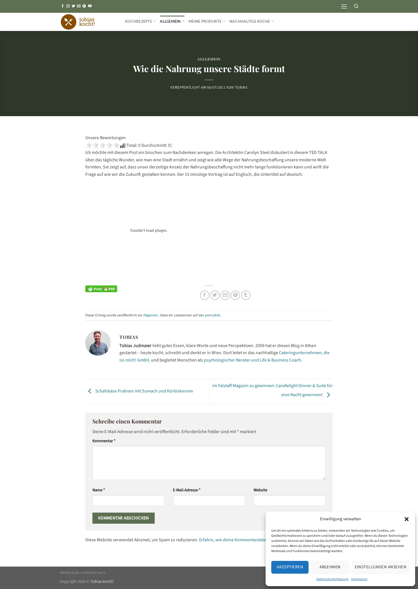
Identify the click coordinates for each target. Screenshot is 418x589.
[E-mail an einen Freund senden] (225, 295)
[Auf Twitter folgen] (73, 6)
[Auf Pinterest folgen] (84, 6)
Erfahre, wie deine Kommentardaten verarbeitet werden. (253, 540)
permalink (212, 315)
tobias (241, 87)
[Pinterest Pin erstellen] (235, 295)
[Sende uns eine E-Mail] (78, 6)
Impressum (359, 579)
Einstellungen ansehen (380, 567)
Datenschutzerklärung (332, 579)
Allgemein (170, 21)
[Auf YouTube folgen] (90, 6)
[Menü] (344, 6)
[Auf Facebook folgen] (62, 6)
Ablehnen (330, 567)
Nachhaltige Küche (249, 21)
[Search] (356, 6)
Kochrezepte (138, 21)
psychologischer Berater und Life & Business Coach (252, 360)
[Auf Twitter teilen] (215, 295)
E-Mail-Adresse (186, 490)
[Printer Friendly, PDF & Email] (101, 289)
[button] (406, 519)
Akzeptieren (290, 567)
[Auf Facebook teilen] (204, 295)
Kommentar (103, 441)
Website (260, 490)
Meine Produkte (205, 21)
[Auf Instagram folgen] (68, 6)
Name (98, 490)
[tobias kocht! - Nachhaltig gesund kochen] (88, 22)
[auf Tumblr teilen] (246, 295)
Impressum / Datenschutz (83, 572)
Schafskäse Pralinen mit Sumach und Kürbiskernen (143, 391)
